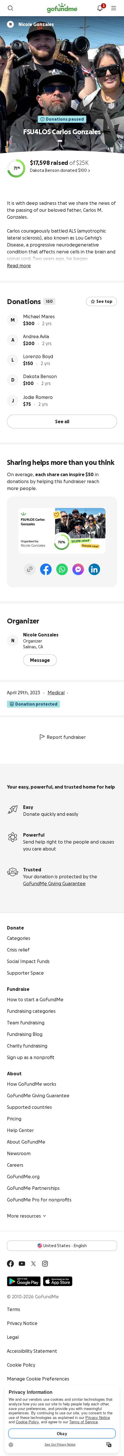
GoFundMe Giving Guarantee (54, 883)
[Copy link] (29, 569)
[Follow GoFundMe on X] (33, 1263)
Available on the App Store (57, 1281)
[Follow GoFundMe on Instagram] (45, 1263)
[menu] (113, 8)
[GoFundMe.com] (62, 8)
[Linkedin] (94, 569)
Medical (56, 692)
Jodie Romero (38, 397)
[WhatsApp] (62, 569)
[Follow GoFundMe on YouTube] (22, 1263)
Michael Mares (39, 316)
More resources (24, 1215)
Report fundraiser (66, 737)
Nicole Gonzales (41, 634)
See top (104, 301)
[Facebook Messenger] (78, 569)
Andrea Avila (36, 336)
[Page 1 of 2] (60, 141)
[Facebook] (46, 569)
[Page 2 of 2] (65, 141)
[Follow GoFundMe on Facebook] (10, 1263)
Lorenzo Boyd (38, 356)
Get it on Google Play (24, 1281)
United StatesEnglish (65, 1245)
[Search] (10, 8)
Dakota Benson (40, 376)
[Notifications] (100, 8)
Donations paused (65, 119)
